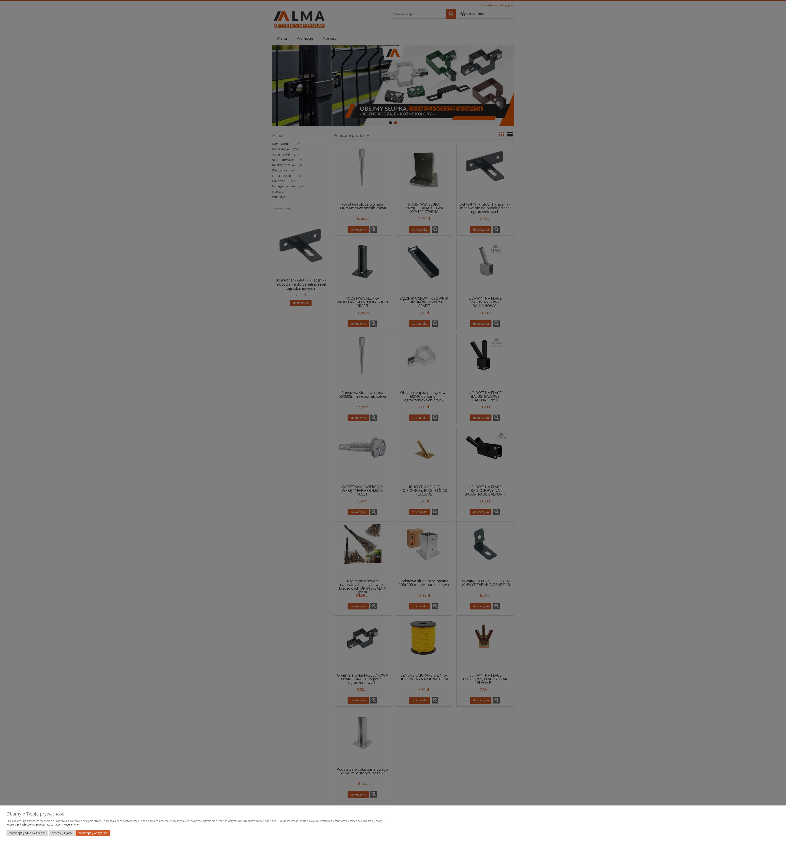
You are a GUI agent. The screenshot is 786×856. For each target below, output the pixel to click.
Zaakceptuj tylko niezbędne (27, 833)
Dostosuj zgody (62, 833)
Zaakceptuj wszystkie (92, 833)
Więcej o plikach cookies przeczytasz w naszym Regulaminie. (43, 824)
